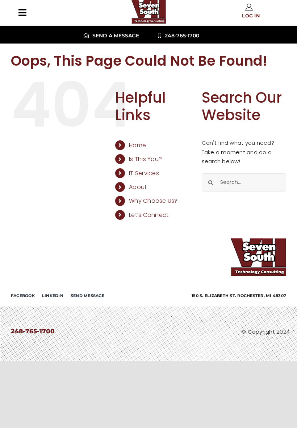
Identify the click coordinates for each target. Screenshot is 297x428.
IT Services (144, 173)
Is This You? (145, 159)
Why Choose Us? (153, 201)
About (138, 187)
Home (137, 145)
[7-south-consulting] (258, 241)
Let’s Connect (148, 215)
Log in (251, 15)
